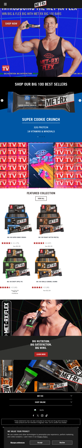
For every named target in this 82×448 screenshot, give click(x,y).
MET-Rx (40, 396)
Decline (62, 442)
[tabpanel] (41, 113)
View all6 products (15, 292)
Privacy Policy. (42, 437)
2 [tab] (40, 137)
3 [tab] (42, 137)
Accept (39, 442)
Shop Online (40, 402)
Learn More (41, 354)
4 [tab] (44, 137)
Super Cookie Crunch (41, 119)
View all (41, 198)
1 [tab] (38, 137)
